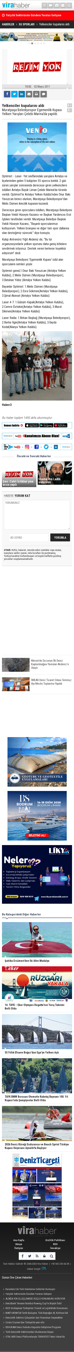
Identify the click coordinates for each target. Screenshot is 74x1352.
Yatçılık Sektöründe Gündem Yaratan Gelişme (29, 1293)
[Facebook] (7, 94)
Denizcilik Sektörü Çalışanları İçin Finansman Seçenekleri (34, 1317)
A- (69, 110)
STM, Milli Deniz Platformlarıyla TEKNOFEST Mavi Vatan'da (35, 1336)
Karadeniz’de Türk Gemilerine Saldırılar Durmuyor (30, 1289)
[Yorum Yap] (43, 94)
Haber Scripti (33, 1268)
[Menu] (45, 6)
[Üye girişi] (44, 1256)
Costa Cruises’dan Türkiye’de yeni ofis (25, 1322)
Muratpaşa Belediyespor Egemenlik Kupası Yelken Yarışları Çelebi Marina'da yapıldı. (32, 112)
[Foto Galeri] (57, 6)
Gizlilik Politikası (55, 1240)
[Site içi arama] (69, 6)
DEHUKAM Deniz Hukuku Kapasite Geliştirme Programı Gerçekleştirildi (31, 1328)
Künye (18, 1244)
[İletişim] (63, 6)
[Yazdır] (36, 94)
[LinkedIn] (22, 94)
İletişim (18, 1248)
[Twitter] (14, 94)
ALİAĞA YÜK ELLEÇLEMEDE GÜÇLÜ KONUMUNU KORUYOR (35, 1298)
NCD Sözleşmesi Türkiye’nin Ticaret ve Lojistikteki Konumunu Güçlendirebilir (35, 1309)
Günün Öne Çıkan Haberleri (17, 1277)
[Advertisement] (37, 614)
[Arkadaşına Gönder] (29, 94)
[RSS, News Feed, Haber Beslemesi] (37, 1256)
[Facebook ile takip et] (22, 1256)
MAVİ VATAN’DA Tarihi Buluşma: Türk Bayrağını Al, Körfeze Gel (37, 1312)
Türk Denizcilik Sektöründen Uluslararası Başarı (30, 1331)
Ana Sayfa (18, 1240)
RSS (55, 1244)
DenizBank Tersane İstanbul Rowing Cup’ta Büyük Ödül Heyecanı (32, 1304)
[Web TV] (51, 6)
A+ (69, 105)
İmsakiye (55, 1248)
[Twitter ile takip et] (29, 1256)
